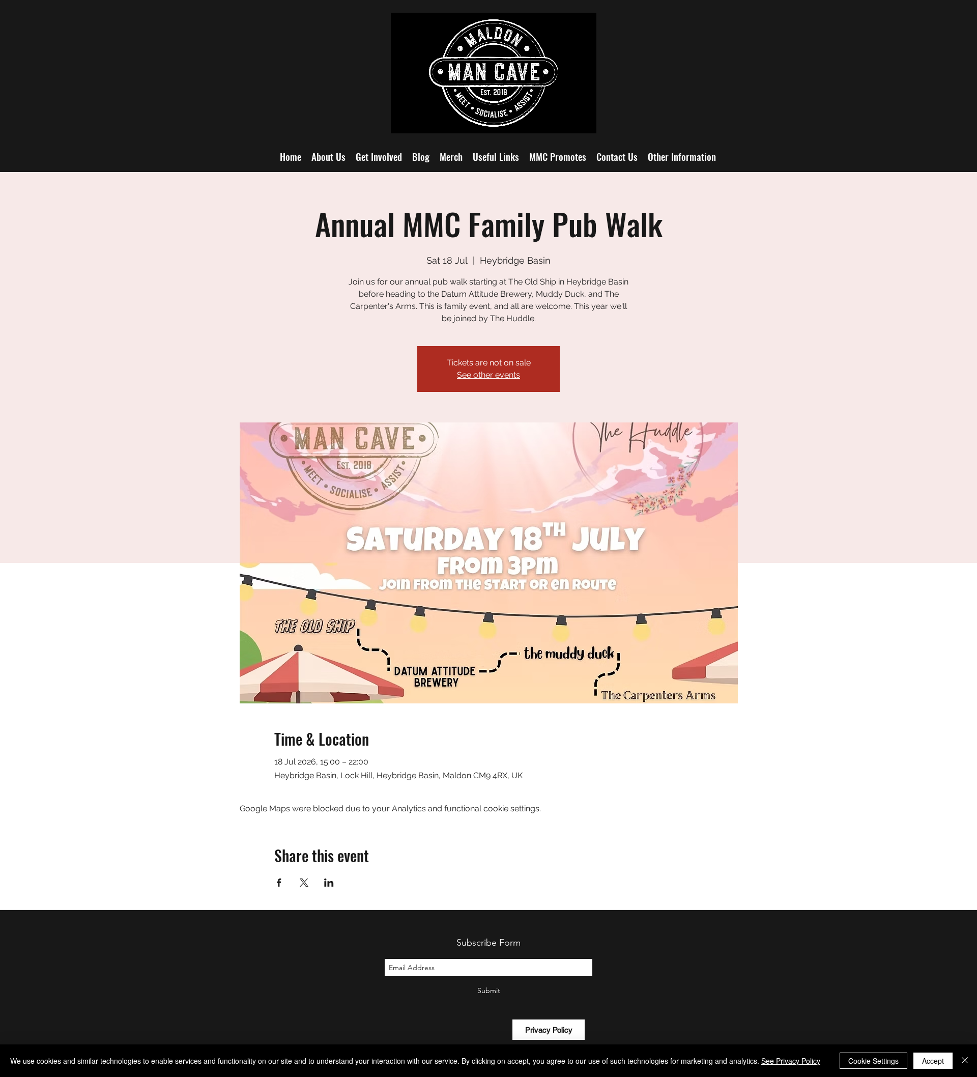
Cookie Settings (873, 1061)
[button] (682, 156)
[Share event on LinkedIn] (329, 882)
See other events (488, 375)
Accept (933, 1061)
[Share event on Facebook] (279, 882)
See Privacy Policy (790, 1061)
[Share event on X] (304, 882)
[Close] (965, 1061)
